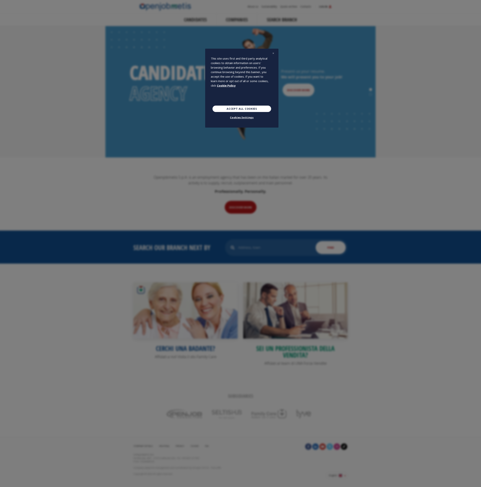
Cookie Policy (226, 85)
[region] (241, 88)
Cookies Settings (241, 117)
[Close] (273, 53)
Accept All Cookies (242, 108)
